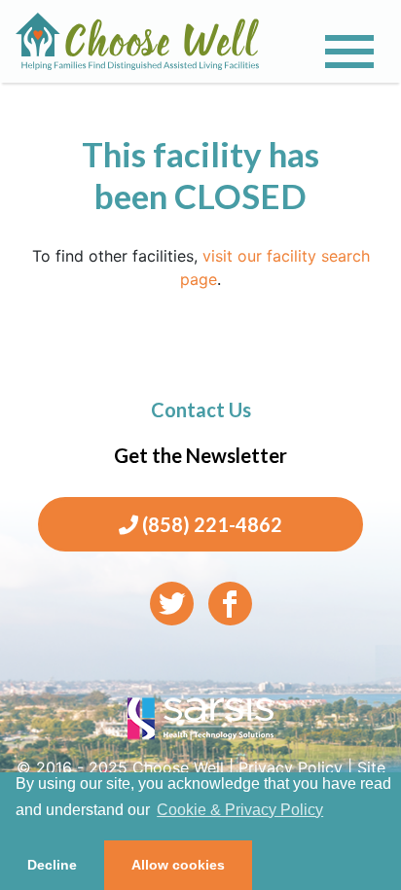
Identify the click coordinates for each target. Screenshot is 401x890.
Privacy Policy (290, 767)
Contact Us (201, 409)
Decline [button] (52, 864)
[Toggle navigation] (349, 51)
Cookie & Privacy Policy (240, 809)
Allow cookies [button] (178, 864)
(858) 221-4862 (210, 524)
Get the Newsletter (200, 455)
